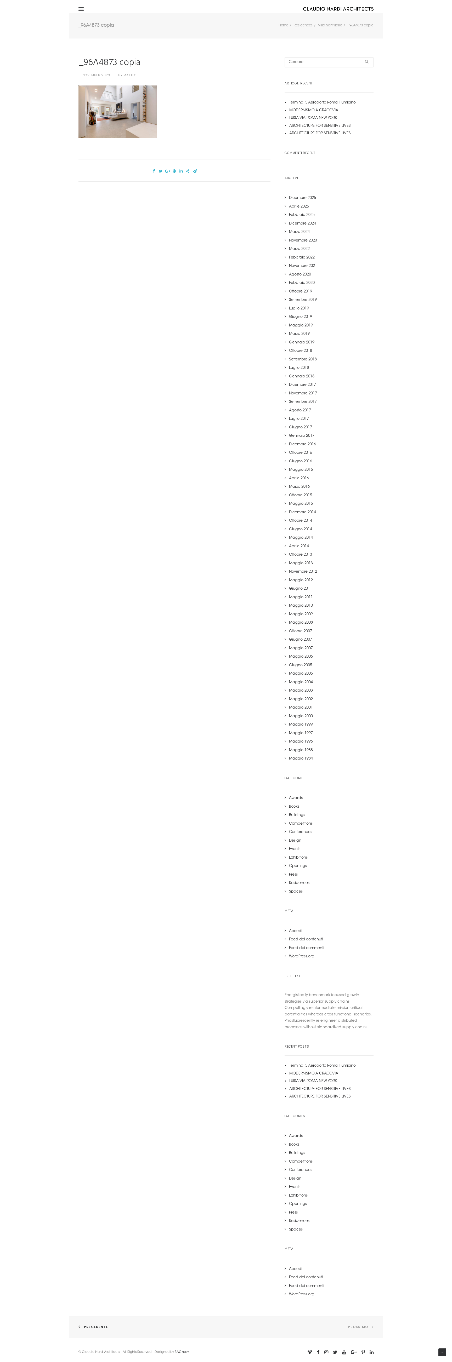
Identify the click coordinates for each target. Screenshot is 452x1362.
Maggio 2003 (301, 691)
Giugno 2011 (300, 589)
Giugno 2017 (300, 427)
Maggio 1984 (301, 759)
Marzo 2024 (299, 232)
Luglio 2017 (299, 419)
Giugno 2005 (300, 665)
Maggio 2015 (301, 504)
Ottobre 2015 (300, 495)
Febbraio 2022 (302, 258)
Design (295, 841)
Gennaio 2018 (301, 376)
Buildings (297, 815)
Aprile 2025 (299, 207)
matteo (130, 75)
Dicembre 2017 (302, 385)
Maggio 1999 (301, 725)
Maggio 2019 (301, 325)
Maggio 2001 (301, 708)
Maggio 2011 (301, 597)
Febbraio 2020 (302, 283)
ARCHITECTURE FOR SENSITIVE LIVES (320, 126)
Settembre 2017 (303, 402)
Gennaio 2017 (301, 436)
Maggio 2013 (301, 563)
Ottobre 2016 (300, 453)
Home (283, 25)
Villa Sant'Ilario (330, 25)
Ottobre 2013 (300, 555)
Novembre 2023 (303, 241)
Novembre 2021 (303, 266)
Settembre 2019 (303, 300)
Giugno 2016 (300, 461)
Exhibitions (298, 858)
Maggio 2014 (301, 538)
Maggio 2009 (301, 614)
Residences (303, 25)
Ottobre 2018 (300, 351)
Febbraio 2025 (302, 215)
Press (293, 875)
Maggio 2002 (301, 699)
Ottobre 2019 (300, 292)
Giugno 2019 (300, 317)
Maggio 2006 (301, 657)
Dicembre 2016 (302, 444)
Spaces (296, 892)
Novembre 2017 (303, 393)
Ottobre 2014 (300, 521)
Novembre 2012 (303, 572)
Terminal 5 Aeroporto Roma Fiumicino (322, 103)
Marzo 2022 (299, 249)
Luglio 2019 (299, 309)
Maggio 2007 (301, 648)
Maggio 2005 (301, 674)
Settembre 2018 (303, 359)
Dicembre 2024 (302, 224)
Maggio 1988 (301, 750)
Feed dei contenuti (306, 939)
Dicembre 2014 (302, 512)
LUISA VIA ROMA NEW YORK (313, 118)
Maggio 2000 (301, 716)
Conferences (300, 832)
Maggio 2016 (301, 470)
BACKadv (182, 1352)
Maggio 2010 (301, 606)
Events (294, 849)
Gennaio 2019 (301, 342)
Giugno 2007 (300, 640)
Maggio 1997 (301, 733)
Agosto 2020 (300, 275)
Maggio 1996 (301, 742)
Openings (298, 866)
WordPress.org (301, 956)
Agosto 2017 (300, 410)
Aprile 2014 (299, 546)
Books (294, 807)
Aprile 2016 (299, 478)
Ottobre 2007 (300, 631)
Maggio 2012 (301, 580)
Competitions (301, 824)
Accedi (295, 931)
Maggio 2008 (301, 623)
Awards (296, 798)
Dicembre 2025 (302, 198)
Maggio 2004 (301, 682)
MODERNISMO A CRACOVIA (313, 110)
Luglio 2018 (299, 368)
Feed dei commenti (306, 948)
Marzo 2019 (299, 334)
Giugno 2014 (300, 529)
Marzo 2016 (299, 487)
